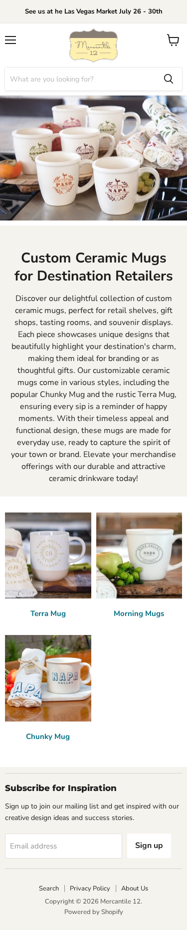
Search (49, 888)
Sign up (149, 845)
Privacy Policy (90, 888)
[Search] (168, 79)
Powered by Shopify (93, 912)
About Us (134, 888)
